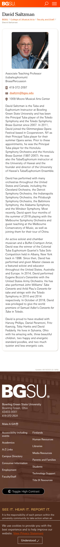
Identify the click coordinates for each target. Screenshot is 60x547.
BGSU (5, 19)
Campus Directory (12, 456)
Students (37, 466)
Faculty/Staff (9, 476)
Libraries (37, 446)
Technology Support (43, 473)
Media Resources (42, 453)
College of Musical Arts (23, 19)
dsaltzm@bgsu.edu (22, 93)
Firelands (37, 432)
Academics (8, 442)
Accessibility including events (14, 434)
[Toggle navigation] (54, 3)
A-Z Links (7, 449)
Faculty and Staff (45, 19)
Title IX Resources (42, 480)
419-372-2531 (10, 415)
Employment (9, 469)
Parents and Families (44, 459)
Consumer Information (15, 463)
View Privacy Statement (28, 533)
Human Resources (42, 439)
